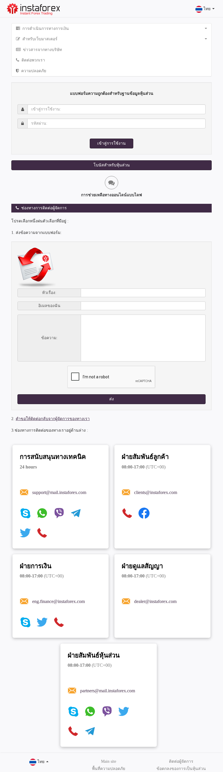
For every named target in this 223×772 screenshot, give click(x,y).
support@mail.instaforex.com (59, 492)
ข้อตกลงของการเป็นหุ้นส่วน (181, 768)
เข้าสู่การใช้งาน (111, 143)
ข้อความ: (49, 338)
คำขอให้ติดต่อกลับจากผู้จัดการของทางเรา (53, 419)
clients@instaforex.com (155, 492)
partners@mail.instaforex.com (107, 690)
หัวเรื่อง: (49, 293)
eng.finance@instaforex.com (58, 601)
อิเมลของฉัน (49, 306)
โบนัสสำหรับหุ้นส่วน (111, 165)
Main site (108, 761)
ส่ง (111, 399)
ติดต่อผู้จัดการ (181, 761)
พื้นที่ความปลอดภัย (108, 768)
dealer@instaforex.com (155, 601)
